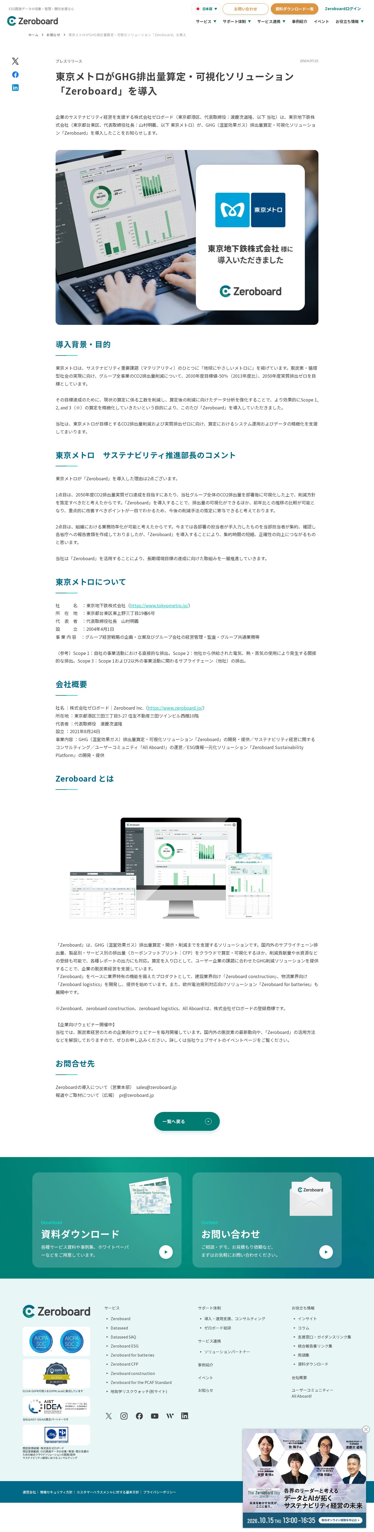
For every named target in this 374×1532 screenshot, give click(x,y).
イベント (321, 21)
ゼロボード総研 (217, 1328)
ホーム (33, 34)
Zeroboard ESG (125, 1346)
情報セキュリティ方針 (56, 1492)
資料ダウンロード (313, 1364)
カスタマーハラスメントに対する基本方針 (108, 1492)
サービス (203, 21)
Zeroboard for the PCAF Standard (141, 1382)
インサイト (307, 1318)
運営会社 (29, 1492)
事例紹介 (299, 21)
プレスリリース (69, 61)
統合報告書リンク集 (315, 1346)
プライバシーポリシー (159, 1492)
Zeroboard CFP (124, 1364)
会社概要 (299, 1377)
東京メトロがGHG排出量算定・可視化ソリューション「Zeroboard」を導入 (127, 34)
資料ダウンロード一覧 (294, 8)
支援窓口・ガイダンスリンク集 (324, 1337)
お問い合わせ (245, 8)
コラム (303, 1328)
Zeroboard (120, 1318)
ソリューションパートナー (227, 1351)
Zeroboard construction (133, 1373)
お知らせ (53, 34)
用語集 (303, 1355)
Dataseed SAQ (123, 1337)
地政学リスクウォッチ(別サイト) (139, 1391)
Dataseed (119, 1328)
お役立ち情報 (347, 21)
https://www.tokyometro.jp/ (159, 605)
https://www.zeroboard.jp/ (175, 707)
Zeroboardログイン (343, 8)
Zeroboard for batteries (132, 1355)
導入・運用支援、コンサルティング (234, 1318)
